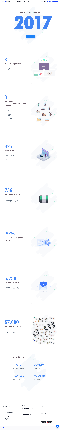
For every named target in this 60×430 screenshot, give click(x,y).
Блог (41, 405)
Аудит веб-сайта (5, 407)
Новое (42, 407)
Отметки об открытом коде (45, 417)
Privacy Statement (43, 413)
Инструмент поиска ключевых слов (8, 412)
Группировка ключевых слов (7, 411)
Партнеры (23, 417)
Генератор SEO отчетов (6, 419)
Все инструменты (5, 413)
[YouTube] (54, 427)
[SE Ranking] (7, 1)
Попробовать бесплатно (52, 1)
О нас (42, 406)
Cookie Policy (43, 414)
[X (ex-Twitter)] (53, 427)
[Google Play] (49, 422)
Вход (45, 1)
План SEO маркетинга (25, 411)
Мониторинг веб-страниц (6, 418)
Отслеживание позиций (6, 406)
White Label (23, 405)
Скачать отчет (31, 36)
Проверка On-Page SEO (6, 408)
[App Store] (43, 422)
